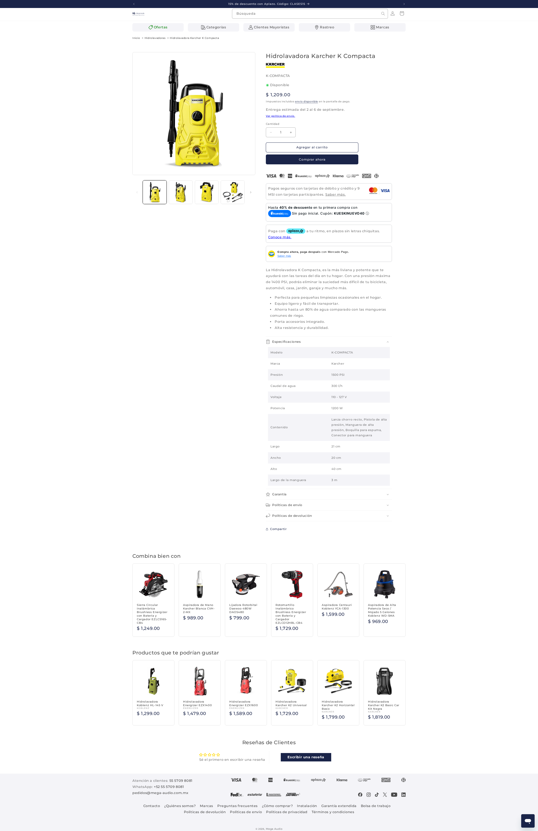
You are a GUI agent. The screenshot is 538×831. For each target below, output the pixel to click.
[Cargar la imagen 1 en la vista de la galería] (155, 192)
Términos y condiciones (333, 812)
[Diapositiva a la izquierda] (137, 192)
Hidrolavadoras (155, 38)
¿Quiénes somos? (180, 806)
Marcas (206, 806)
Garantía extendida (339, 806)
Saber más (284, 256)
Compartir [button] (278, 529)
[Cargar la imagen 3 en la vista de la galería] (207, 192)
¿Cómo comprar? (277, 806)
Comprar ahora (312, 159)
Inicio (136, 38)
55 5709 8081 (181, 781)
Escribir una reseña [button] (305, 757)
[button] (401, 13)
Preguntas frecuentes (237, 806)
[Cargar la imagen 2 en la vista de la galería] (181, 192)
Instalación (307, 806)
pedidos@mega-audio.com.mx (160, 793)
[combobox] (310, 13)
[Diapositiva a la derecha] (250, 192)
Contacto (151, 806)
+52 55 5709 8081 (169, 787)
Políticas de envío (246, 812)
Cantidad (272, 124)
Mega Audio (274, 828)
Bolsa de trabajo (376, 806)
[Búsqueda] (383, 13)
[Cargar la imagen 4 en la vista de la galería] (233, 192)
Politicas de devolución (205, 812)
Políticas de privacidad (286, 812)
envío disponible (306, 101)
